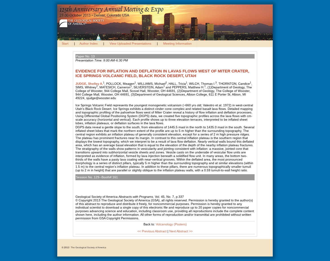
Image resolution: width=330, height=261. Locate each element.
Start (65, 43)
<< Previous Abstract (152, 231)
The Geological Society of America (88, 247)
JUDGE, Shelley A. (89, 83)
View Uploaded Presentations (130, 43)
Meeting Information (177, 43)
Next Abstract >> (181, 231)
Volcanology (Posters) (92, 182)
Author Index (88, 43)
